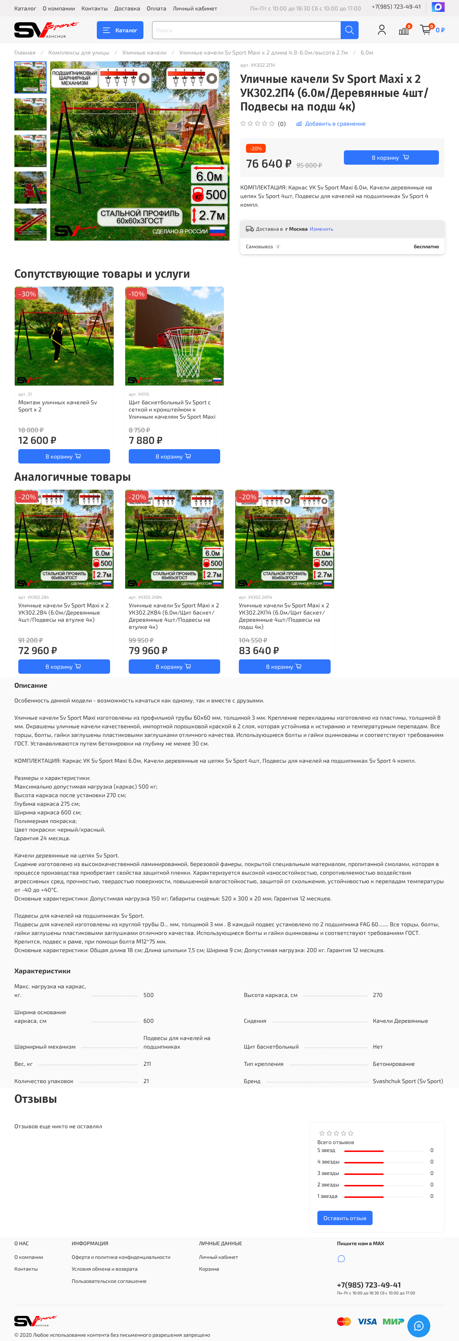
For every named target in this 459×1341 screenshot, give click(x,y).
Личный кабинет (195, 8)
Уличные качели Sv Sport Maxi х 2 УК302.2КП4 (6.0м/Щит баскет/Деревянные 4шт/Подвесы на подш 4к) (284, 616)
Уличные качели (144, 52)
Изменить (321, 229)
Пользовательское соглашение (109, 1281)
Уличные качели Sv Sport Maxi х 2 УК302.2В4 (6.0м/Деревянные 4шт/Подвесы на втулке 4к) (63, 612)
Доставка (127, 8)
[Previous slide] (30, 70)
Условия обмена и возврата (105, 1269)
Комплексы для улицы (78, 52)
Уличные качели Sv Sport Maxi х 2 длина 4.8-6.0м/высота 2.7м (263, 52)
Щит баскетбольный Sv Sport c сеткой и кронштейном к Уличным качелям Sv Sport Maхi (172, 409)
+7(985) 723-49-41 (396, 6)
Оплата (156, 8)
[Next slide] (30, 231)
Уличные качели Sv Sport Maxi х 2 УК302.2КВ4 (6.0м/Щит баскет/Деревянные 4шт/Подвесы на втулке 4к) (174, 616)
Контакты (94, 8)
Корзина (209, 1269)
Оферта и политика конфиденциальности (121, 1257)
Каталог (25, 8)
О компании (59, 8)
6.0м (367, 52)
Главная (25, 52)
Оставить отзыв (344, 1217)
